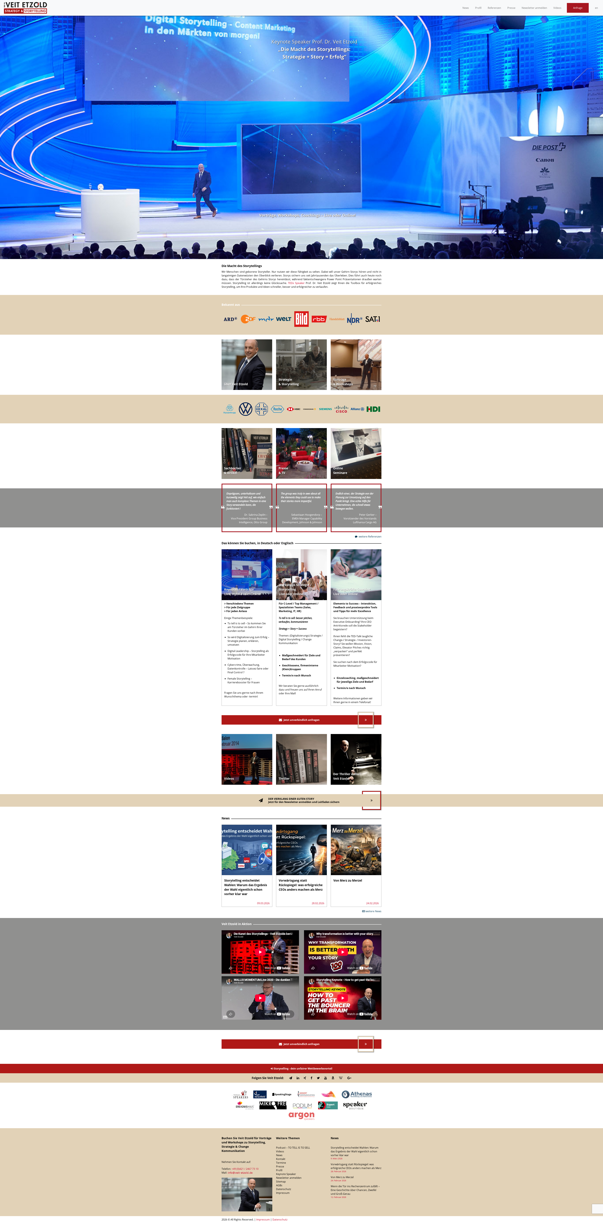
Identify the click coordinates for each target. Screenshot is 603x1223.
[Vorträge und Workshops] (356, 364)
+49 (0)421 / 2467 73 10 (245, 1169)
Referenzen (494, 8)
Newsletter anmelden (534, 8)
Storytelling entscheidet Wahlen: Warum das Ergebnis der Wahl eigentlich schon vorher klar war (354, 1151)
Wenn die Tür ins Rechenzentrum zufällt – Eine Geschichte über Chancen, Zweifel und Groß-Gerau (355, 1190)
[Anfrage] (247, 364)
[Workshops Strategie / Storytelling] (301, 574)
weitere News (373, 911)
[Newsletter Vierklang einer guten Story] (301, 800)
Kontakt (280, 1159)
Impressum (283, 1193)
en (596, 8)
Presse (511, 8)
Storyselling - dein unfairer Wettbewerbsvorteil (302, 1068)
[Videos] (301, 364)
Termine (281, 1162)
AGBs (279, 1185)
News (465, 8)
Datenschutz (283, 1189)
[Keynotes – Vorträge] (247, 574)
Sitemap (281, 1181)
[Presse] (301, 453)
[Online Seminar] (356, 453)
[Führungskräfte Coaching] (356, 574)
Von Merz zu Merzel (342, 1177)
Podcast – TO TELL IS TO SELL (293, 1147)
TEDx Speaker (297, 283)
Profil (478, 8)
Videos (557, 8)
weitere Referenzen (369, 536)
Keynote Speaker (286, 1174)
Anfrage (577, 8)
